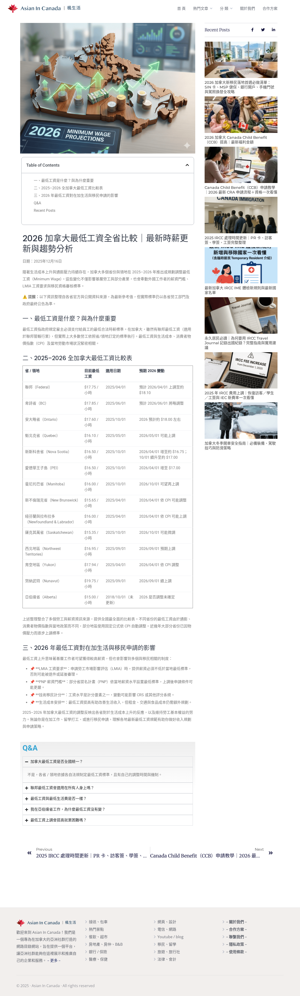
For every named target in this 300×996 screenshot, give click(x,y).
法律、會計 (167, 959)
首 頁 (181, 8)
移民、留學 (167, 944)
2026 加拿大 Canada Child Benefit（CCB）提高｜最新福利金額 (236, 139)
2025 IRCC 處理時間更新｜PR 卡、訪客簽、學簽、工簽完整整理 (238, 240)
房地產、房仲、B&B (106, 944)
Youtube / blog (171, 936)
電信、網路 (167, 929)
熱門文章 (200, 8)
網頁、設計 (167, 921)
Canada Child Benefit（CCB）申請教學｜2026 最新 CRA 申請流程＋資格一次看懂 (241, 189)
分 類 (224, 8)
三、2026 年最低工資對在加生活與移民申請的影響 (76, 195)
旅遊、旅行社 (169, 951)
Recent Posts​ (44, 210)
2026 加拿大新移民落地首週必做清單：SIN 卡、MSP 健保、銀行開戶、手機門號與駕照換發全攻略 (239, 87)
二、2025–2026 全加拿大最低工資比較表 (68, 188)
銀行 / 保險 (98, 951)
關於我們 (247, 8)
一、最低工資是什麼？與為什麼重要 (64, 180)
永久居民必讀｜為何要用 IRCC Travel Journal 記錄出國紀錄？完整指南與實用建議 (240, 343)
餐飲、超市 (98, 936)
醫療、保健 (98, 959)
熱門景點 (96, 929)
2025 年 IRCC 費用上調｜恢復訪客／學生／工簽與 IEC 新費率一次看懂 (239, 395)
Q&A (37, 203)
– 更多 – (53, 960)
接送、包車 (98, 921)
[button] (187, 165)
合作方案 (270, 8)
